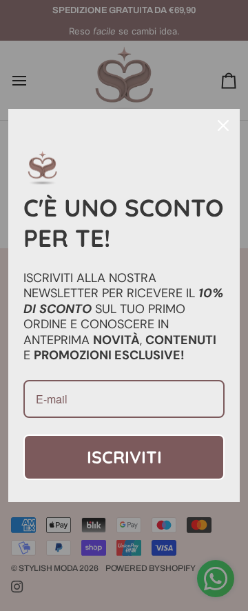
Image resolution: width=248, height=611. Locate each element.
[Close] (223, 125)
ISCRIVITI (124, 457)
